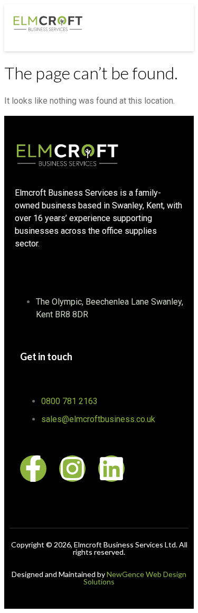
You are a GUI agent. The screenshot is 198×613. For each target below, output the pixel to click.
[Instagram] (72, 468)
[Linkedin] (111, 468)
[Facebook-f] (33, 468)
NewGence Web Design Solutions (134, 578)
